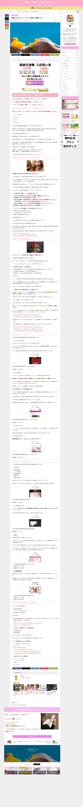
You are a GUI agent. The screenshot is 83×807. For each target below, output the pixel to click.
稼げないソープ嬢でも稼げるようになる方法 (23, 649)
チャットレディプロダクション (70, 78)
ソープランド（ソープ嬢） (19, 658)
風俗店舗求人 (70, 63)
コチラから (38, 197)
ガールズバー (16, 122)
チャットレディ (17, 645)
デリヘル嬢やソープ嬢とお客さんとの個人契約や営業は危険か (26, 651)
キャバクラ (16, 117)
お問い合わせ (50, 5)
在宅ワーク (39, 5)
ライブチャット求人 (70, 76)
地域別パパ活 (70, 86)
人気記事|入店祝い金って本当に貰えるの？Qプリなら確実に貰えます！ (28, 316)
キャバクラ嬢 (16, 664)
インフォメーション (70, 94)
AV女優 (15, 662)
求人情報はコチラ (40, 104)
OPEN (18, 60)
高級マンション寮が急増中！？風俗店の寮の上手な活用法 (25, 235)
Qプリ (47, 305)
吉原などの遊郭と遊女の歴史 (19, 647)
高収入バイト (32, 5)
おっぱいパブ (16, 666)
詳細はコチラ (32, 736)
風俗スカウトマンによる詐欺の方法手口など (23, 624)
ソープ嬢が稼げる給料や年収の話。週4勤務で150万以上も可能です (27, 653)
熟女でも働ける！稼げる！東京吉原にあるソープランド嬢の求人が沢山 (28, 326)
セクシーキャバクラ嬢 (18, 660)
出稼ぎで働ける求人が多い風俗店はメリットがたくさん (25, 233)
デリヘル (15, 119)
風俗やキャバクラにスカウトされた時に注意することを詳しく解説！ (28, 622)
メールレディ (70, 73)
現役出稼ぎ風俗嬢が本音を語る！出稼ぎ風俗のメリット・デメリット (28, 154)
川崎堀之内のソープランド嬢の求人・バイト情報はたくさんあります (28, 328)
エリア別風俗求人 (14, 15)
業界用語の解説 (70, 65)
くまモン (22, 676)
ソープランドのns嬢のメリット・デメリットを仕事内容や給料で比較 (28, 263)
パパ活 (44, 5)
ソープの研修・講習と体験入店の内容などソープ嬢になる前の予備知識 (28, 330)
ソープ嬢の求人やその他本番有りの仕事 (22, 643)
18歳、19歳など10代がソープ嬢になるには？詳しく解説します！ (27, 314)
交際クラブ (70, 91)
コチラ (32, 101)
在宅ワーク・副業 (70, 68)
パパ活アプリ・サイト (70, 89)
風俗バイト (70, 52)
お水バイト (70, 55)
